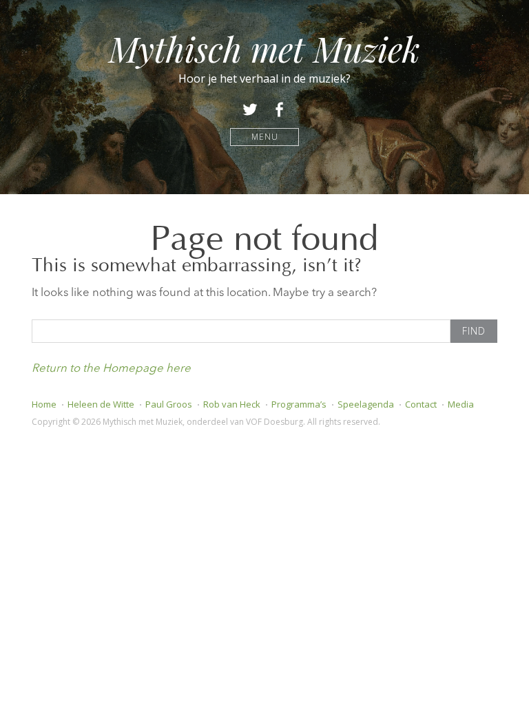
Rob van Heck (231, 404)
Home (44, 404)
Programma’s (298, 404)
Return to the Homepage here (111, 369)
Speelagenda (366, 404)
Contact (421, 404)
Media (461, 404)
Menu (264, 137)
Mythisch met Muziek (264, 48)
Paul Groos (168, 404)
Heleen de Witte (101, 404)
